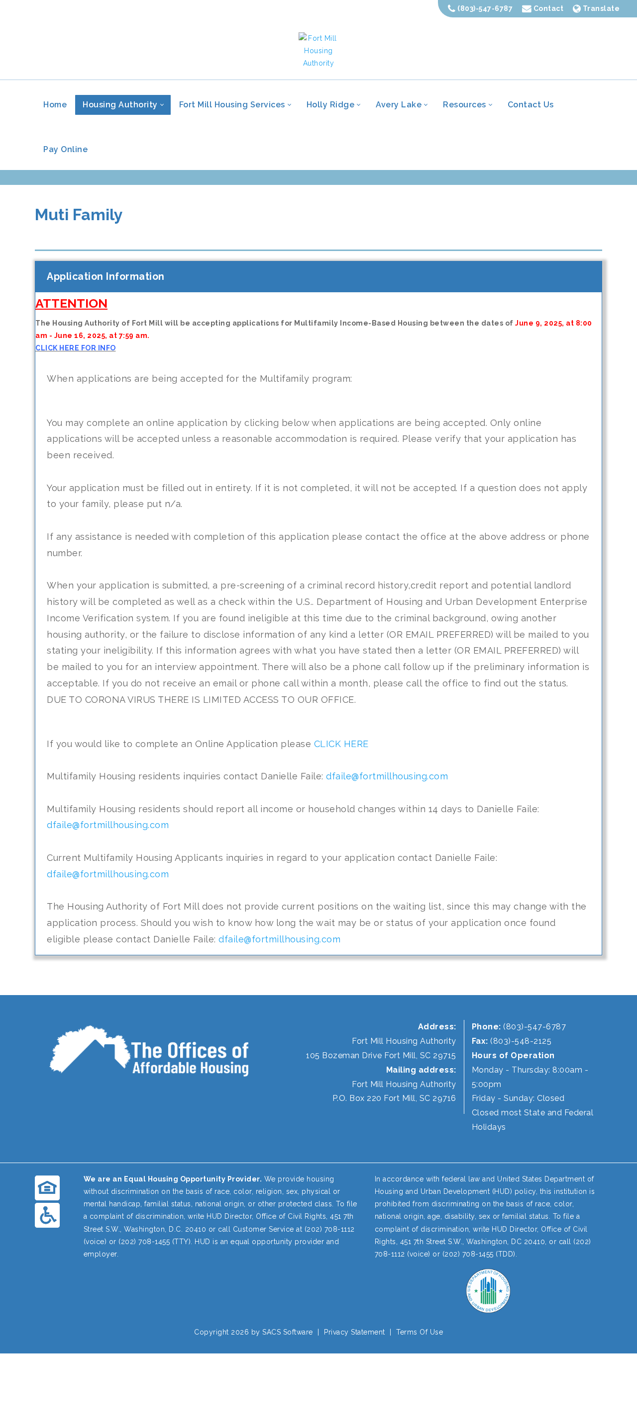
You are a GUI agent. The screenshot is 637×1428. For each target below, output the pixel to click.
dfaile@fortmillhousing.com (387, 776)
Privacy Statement (354, 1332)
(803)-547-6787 (484, 8)
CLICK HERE (341, 744)
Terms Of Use (419, 1332)
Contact (547, 8)
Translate (600, 8)
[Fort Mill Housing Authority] (319, 50)
